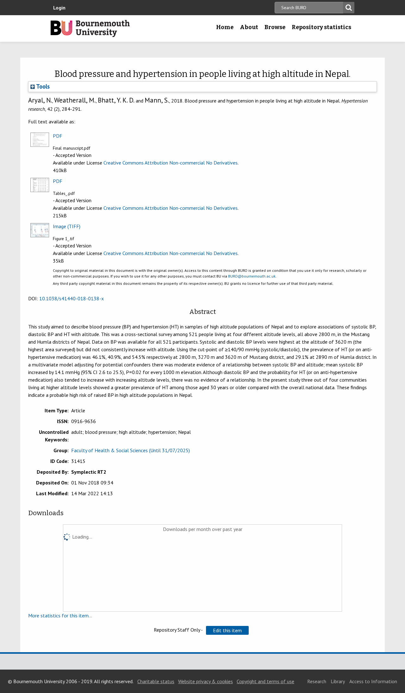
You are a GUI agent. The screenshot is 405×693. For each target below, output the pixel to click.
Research (316, 681)
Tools (42, 86)
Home (225, 27)
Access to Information (373, 681)
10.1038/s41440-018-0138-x (71, 298)
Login (59, 7)
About (249, 27)
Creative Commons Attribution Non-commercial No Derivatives (170, 162)
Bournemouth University (90, 28)
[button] (227, 630)
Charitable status (155, 681)
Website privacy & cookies (205, 681)
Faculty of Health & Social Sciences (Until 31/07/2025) (130, 450)
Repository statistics (321, 27)
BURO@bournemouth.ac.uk (252, 276)
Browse (275, 27)
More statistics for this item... (60, 615)
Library (338, 681)
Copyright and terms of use (265, 681)
